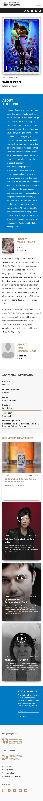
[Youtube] (32, 11)
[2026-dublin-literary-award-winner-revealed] (21, 471)
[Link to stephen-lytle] (8, 350)
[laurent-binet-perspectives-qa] (21, 592)
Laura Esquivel (10, 85)
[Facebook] (28, 11)
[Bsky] (40, 11)
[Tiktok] (36, 11)
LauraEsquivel (21, 248)
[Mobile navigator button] (38, 4)
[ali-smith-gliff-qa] (21, 652)
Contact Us (6, 766)
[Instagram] (25, 11)
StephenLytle (21, 357)
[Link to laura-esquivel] (8, 245)
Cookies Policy (8, 773)
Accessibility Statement (12, 776)
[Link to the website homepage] (16, 4)
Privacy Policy (8, 770)
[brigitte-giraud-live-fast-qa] (21, 531)
